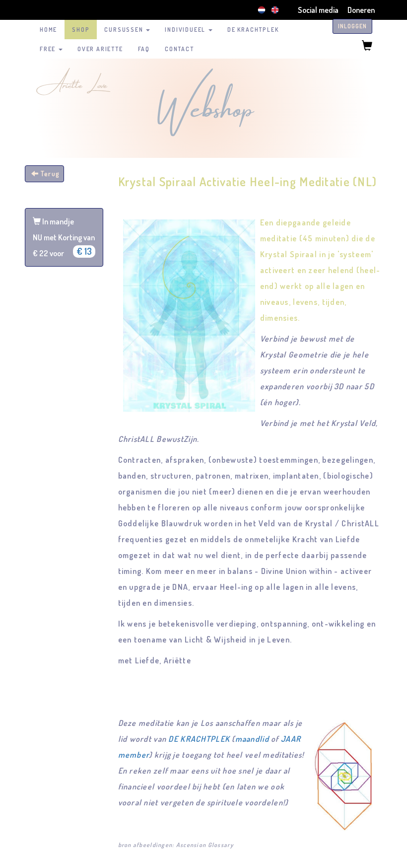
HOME (48, 29)
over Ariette (100, 49)
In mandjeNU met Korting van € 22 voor (64, 237)
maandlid (252, 739)
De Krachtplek (252, 29)
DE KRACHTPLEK (199, 739)
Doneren (361, 10)
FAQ (144, 49)
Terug (49, 173)
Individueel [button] (186, 29)
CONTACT (179, 49)
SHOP (80, 29)
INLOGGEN (352, 26)
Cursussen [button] (124, 29)
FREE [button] (49, 49)
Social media (318, 10)
